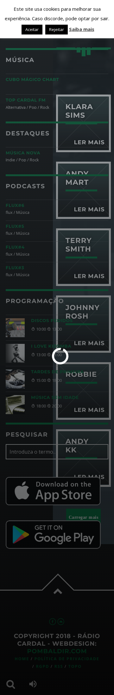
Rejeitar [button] (56, 29)
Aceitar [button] (32, 29)
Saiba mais (81, 29)
